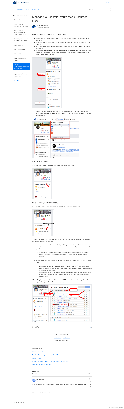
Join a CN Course (19, 54)
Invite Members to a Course (20, 59)
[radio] (57, 337)
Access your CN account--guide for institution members (20, 32)
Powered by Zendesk (117, 407)
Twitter (36, 327)
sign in (37, 392)
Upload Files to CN (37, 352)
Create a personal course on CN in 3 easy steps (21, 40)
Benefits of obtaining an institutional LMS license (46, 355)
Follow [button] (88, 26)
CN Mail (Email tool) (19, 20)
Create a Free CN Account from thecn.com (21, 25)
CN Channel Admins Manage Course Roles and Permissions (50, 361)
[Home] (21, 4)
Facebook (33, 327)
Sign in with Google (19, 49)
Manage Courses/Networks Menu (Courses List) (21, 66)
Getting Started (35, 9)
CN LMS (27, 9)
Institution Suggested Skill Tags (41, 364)
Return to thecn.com (67, 3)
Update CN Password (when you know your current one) (20, 75)
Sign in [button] (107, 3)
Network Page (36, 358)
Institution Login (18, 45)
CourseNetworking (18, 9)
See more (16, 80)
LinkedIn (38, 327)
